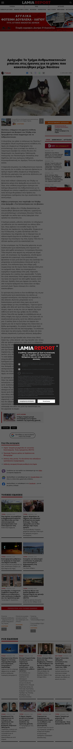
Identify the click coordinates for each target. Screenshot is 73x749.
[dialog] (36, 374)
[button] (36, 373)
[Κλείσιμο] (57, 346)
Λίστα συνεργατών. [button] (37, 386)
